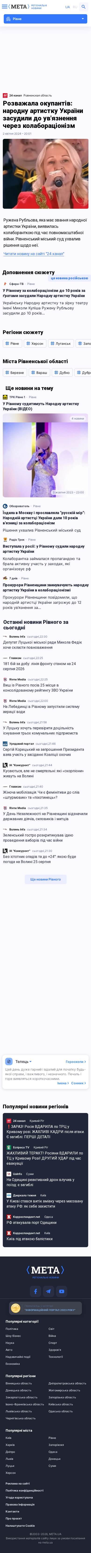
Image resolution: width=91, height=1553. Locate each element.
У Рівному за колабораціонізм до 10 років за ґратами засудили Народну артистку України (44, 293)
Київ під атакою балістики (29, 1239)
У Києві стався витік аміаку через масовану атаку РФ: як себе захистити (45, 1203)
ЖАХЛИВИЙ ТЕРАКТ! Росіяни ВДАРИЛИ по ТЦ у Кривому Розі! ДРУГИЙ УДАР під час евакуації (45, 1158)
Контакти (12, 1511)
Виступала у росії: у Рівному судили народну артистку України (43, 549)
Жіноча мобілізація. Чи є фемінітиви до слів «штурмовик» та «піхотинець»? (41, 795)
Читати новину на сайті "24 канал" (34, 253)
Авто (9, 1350)
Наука (10, 1343)
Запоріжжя (56, 1445)
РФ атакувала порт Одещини (31, 1222)
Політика (12, 1329)
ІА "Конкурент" (19, 765)
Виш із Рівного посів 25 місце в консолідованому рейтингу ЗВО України (38, 688)
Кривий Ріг (37, 1121)
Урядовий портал (21, 743)
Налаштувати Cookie (20, 1525)
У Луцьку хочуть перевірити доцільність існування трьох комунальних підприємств (40, 730)
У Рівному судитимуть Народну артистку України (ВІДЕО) (41, 406)
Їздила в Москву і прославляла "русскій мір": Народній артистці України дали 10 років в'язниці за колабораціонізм (44, 518)
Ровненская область (38, 95)
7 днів (13, 578)
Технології (56, 1356)
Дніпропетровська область (67, 1383)
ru (75, 7)
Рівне (31, 284)
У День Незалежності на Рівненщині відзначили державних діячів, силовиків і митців (45, 816)
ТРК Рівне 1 (17, 397)
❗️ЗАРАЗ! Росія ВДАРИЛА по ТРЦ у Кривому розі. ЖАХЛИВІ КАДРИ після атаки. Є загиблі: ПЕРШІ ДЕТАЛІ (45, 1131)
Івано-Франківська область (24, 1404)
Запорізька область (62, 1397)
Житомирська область (64, 1390)
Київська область (61, 1404)
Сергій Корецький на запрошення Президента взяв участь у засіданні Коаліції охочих (43, 752)
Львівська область (19, 1411)
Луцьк (10, 1466)
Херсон (11, 1472)
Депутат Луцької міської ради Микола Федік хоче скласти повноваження (42, 645)
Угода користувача (19, 1497)
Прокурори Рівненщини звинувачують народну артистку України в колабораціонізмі (46, 587)
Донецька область (19, 1390)
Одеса (48, 1217)
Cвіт (52, 1329)
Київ (43, 1195)
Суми (30, 1174)
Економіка (13, 1363)
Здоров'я (55, 1350)
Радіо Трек (16, 539)
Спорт (53, 1343)
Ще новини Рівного (45, 879)
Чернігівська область (21, 1418)
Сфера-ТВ (16, 284)
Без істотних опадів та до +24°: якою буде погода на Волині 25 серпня (39, 859)
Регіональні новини (39, 7)
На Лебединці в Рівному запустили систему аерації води (41, 709)
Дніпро (10, 1452)
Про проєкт (14, 1518)
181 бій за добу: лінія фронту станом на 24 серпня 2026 (39, 666)
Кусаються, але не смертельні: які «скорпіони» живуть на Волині (43, 773)
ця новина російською (69, 278)
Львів (9, 1459)
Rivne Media (17, 679)
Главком (15, 658)
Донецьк (55, 1459)
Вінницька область (19, 1383)
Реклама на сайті (18, 1483)
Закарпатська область (22, 1397)
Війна (52, 1336)
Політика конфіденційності (22, 1490)
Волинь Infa (17, 636)
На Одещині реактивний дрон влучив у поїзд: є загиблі (40, 1182)
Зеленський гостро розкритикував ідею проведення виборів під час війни (38, 838)
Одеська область (61, 1411)
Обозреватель (19, 506)
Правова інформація (20, 1504)
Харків (10, 1445)
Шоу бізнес (13, 1336)
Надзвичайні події (18, 1356)
